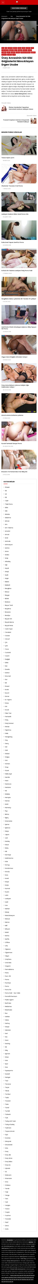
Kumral (7, 888)
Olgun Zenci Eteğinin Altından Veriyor (14, 357)
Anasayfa (4, 16)
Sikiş (6, 1050)
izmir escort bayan (29, 1275)
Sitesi (7, 1057)
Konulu (25, 50)
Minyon (7, 929)
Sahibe (7, 1017)
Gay (6, 740)
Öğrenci (8, 949)
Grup (6, 767)
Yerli (6, 1202)
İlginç (7, 818)
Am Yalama (9, 528)
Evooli (7, 710)
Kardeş (7, 841)
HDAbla (7, 794)
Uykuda (7, 1168)
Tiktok (7, 1091)
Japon (7, 835)
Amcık (15, 48)
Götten (7, 764)
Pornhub (8, 983)
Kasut (7, 845)
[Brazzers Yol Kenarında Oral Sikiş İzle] (19, 459)
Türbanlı (8, 1114)
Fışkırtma (8, 730)
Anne (23, 48)
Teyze (7, 1087)
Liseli (8, 52)
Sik (6, 1047)
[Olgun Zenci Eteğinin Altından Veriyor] (19, 345)
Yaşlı (6, 1192)
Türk (14, 54)
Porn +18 (8, 976)
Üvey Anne (8, 1158)
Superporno (9, 1071)
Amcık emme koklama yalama (12, 415)
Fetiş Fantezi (5, 50)
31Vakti (7, 487)
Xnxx (6, 1182)
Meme (7, 922)
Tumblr (9, 54)
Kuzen (29, 50)
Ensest (7, 686)
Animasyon (9, 545)
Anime (7, 548)
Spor (6, 1064)
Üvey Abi (8, 1155)
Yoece (7, 1209)
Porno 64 (8, 990)
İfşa (6, 811)
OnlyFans (8, 959)
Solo (6, 1060)
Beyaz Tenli (9, 605)
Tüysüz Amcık (9, 1131)
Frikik (6, 733)
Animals (7, 541)
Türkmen (8, 1128)
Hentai (7, 801)
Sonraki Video (32, 116)
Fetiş (32, 48)
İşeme (7, 824)
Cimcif (7, 639)
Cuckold (8, 652)
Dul (6, 679)
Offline (7, 942)
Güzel (7, 770)
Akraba (7, 514)
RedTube (8, 1003)
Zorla (6, 1229)
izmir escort (19, 1275)
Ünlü (6, 1148)
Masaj (7, 912)
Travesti (8, 1101)
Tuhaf (7, 1108)
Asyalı (7, 568)
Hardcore (8, 784)
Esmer (7, 696)
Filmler (7, 727)
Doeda (7, 669)
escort (3, 1279)
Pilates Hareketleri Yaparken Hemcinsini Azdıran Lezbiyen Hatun (21, 108)
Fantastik (8, 717)
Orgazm (8, 966)
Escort (28, 48)
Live (6, 905)
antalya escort (21, 1277)
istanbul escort (25, 1279)
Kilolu (6, 848)
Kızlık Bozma (9, 858)
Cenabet (8, 632)
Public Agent (9, 1000)
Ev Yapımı (8, 700)
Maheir (7, 909)
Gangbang (8, 737)
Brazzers (8, 612)
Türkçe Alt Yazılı (10, 1121)
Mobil (7, 932)
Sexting (7, 1044)
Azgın (7, 578)
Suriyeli (7, 1074)
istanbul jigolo (12, 1277)
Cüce (7, 649)
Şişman (33, 52)
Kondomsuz (9, 868)
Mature (7, 919)
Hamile (7, 777)
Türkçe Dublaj (9, 1124)
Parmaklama (9, 969)
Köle (6, 861)
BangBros (8, 588)
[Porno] (19, 2)
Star (6, 1067)
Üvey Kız (8, 1165)
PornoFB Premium (25, 52)
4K (6, 494)
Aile (12, 16)
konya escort (9, 1281)
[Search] (35, 2)
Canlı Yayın (9, 629)
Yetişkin (7, 1205)
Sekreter (8, 1030)
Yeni (6, 1199)
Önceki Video (6, 103)
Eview (7, 703)
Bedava (7, 602)
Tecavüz (4, 54)
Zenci (7, 1226)
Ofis (6, 946)
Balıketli (7, 585)
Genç (7, 743)
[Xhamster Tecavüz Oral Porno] (19, 173)
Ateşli (7, 572)
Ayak (6, 575)
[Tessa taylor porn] (19, 145)
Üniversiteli (8, 1145)
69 (6, 497)
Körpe (7, 882)
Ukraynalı (8, 1141)
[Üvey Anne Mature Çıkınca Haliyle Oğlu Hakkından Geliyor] (19, 373)
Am (6, 48)
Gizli (6, 750)
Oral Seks (8, 963)
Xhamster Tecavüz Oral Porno (12, 186)
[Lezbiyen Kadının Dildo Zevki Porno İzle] (19, 202)
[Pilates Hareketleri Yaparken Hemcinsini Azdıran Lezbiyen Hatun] (4, 108)
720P (6, 501)
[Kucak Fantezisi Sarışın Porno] (19, 431)
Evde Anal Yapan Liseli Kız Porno (12, 242)
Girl (6, 747)
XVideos (7, 1185)
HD (6, 791)
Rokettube (8, 1010)
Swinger (7, 1077)
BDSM (7, 599)
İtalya (7, 831)
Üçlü (6, 1135)
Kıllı (6, 851)
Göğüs (7, 757)
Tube (7, 1104)
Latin (6, 895)
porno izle (13, 1275)
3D (6, 491)
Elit (6, 683)
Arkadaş (7, 561)
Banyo (7, 592)
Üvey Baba (8, 1162)
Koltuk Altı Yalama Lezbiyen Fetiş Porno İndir (16, 271)
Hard (6, 781)
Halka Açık (8, 774)
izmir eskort (4, 1277)
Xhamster (8, 1178)
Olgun (7, 956)
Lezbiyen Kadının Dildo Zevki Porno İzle (14, 214)
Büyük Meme (9, 622)
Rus (6, 1013)
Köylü (7, 885)
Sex (6, 1037)
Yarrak (7, 1189)
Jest (16, 50)
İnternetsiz (8, 821)
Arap (6, 558)
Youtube (8, 1219)
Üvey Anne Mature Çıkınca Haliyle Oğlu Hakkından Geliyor (15, 386)
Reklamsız (8, 1006)
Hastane (8, 787)
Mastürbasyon (10, 915)
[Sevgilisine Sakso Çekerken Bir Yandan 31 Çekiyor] (19, 286)
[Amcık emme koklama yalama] (19, 403)
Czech (7, 656)
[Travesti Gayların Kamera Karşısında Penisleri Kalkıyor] (34, 121)
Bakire (7, 582)
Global (7, 754)
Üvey (6, 1151)
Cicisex (7, 636)
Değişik (7, 659)
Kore (6, 875)
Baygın (7, 595)
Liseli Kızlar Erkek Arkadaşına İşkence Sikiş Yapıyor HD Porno (18, 328)
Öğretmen (8, 953)
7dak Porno (9, 504)
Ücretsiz (7, 1138)
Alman (7, 521)
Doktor (7, 673)
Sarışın (7, 1027)
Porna (13, 52)
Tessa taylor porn (7, 158)
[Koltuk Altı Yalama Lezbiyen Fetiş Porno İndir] (19, 258)
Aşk (6, 565)
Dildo (6, 663)
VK (6, 1172)
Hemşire (8, 797)
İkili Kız (7, 814)
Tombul (7, 1094)
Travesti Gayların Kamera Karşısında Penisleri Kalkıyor (16, 121)
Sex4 (6, 1040)
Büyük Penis (9, 625)
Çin (6, 642)
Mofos (7, 936)
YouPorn (8, 1215)
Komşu (20, 50)
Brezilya (7, 615)
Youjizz (7, 1212)
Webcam (8, 1175)
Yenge (7, 1195)
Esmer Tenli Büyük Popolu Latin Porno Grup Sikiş (19, 11)
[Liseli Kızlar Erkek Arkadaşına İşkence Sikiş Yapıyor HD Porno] (19, 315)
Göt (6, 760)
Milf (6, 926)
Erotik (7, 690)
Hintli (6, 804)
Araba (7, 555)
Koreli (7, 878)
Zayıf (6, 1222)
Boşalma (8, 609)
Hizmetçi (8, 808)
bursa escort (30, 1277)
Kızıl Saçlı (8, 855)
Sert (6, 1033)
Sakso (7, 1020)
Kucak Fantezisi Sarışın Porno (11, 443)
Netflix (7, 939)
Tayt (6, 1081)
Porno (17, 52)
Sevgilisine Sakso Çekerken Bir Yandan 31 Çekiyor (18, 299)
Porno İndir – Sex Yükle (12, 993)
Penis (7, 973)
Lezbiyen (4, 52)
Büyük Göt (8, 619)
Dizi (6, 666)
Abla (6, 507)
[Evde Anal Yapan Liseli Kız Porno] (19, 230)
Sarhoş (7, 1023)
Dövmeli (8, 676)
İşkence (11, 50)
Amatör (10, 48)
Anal (19, 48)
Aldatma (8, 518)
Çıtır (6, 646)
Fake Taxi (8, 713)
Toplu (7, 1097)
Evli (6, 706)
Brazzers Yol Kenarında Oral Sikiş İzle (14, 472)
